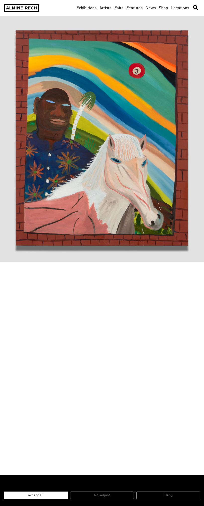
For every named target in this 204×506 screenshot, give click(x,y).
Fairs (118, 8)
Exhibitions (86, 8)
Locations (180, 8)
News (151, 8)
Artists (105, 8)
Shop (163, 8)
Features (134, 8)
